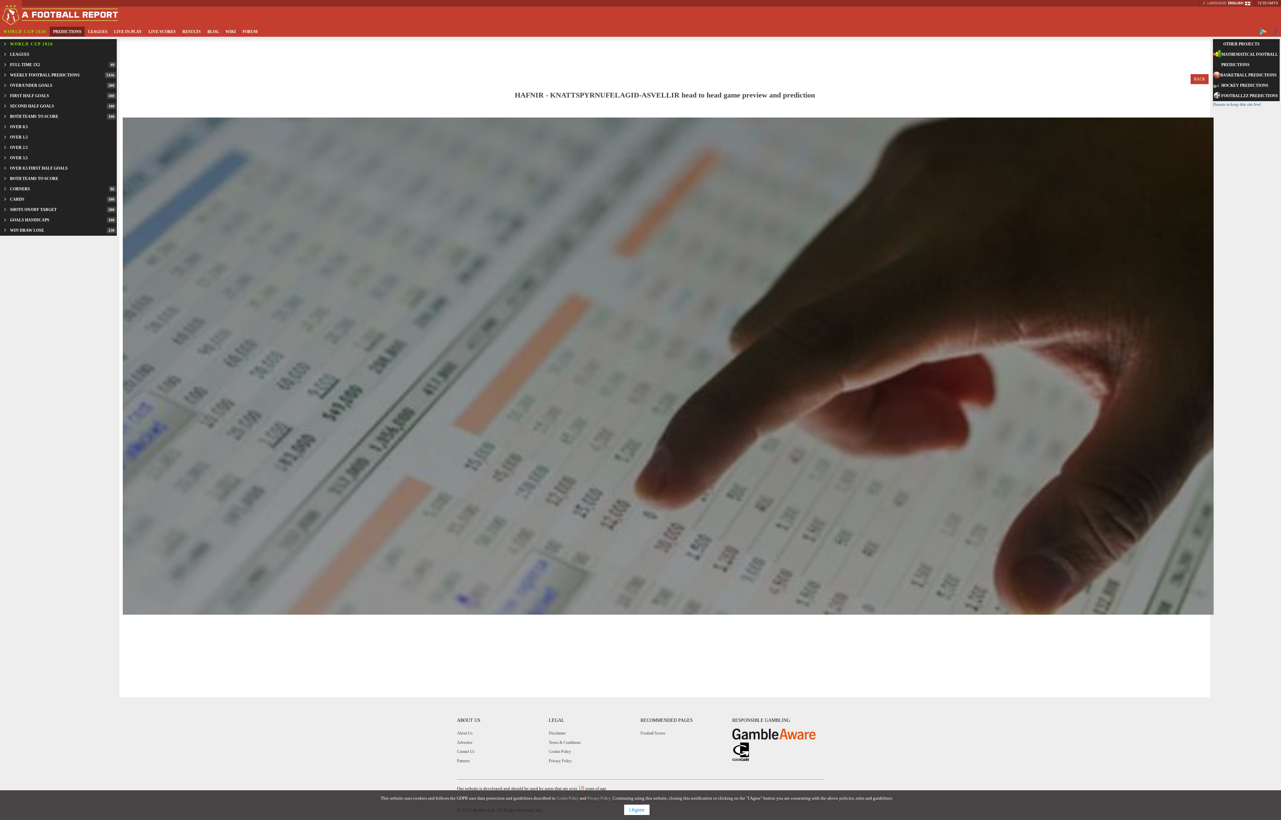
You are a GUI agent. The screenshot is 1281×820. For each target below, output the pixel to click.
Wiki (231, 31)
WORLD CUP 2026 (24, 31)
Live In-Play (128, 31)
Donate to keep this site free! (1237, 104)
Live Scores (162, 31)
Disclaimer (557, 733)
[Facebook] (1275, 32)
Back (1199, 79)
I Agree (637, 810)
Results (191, 31)
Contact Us (466, 751)
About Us (465, 733)
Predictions (67, 31)
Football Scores (652, 733)
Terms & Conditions (565, 742)
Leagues (97, 31)
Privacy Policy (560, 761)
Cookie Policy (560, 751)
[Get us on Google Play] (1263, 32)
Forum (250, 31)
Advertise (464, 742)
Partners (463, 761)
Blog (213, 31)
